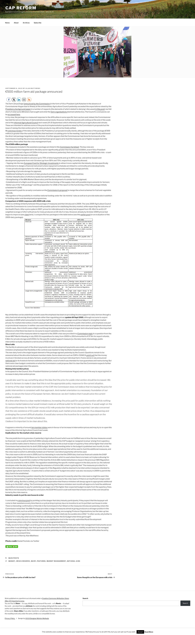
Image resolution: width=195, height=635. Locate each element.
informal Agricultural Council (26, 123)
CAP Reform (20, 7)
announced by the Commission (37, 104)
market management (56, 561)
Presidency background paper (18, 109)
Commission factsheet (69, 147)
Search (85, 598)
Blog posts (14, 558)
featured (41, 561)
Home (7, 23)
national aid (10, 361)
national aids (73, 561)
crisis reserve (23, 561)
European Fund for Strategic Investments (41, 163)
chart (26, 215)
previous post (24, 500)
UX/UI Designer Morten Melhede (37, 618)
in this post (99, 109)
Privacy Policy (10, 618)
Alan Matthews (33, 88)
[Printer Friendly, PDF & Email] (11, 547)
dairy (33, 561)
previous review (15, 131)
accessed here (14, 114)
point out (90, 355)
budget (12, 561)
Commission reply (85, 334)
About (16, 23)
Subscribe (37, 23)
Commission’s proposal (57, 190)
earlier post (85, 215)
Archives (26, 23)
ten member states (39, 427)
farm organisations (59, 112)
